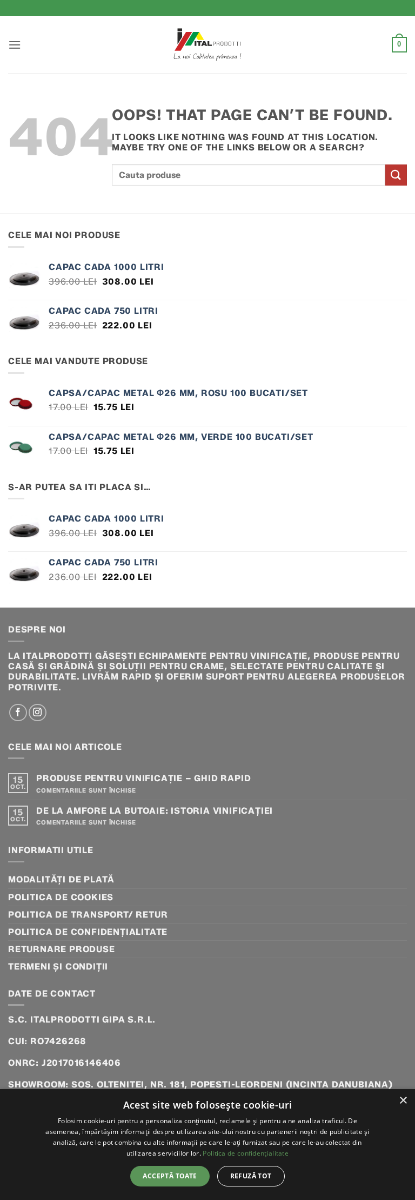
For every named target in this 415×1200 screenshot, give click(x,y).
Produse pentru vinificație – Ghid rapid (143, 778)
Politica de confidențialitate (88, 932)
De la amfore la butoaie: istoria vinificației (154, 811)
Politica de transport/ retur (88, 914)
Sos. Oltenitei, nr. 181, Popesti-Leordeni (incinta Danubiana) (232, 1084)
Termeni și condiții (58, 966)
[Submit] (396, 175)
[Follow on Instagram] (37, 713)
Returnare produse (61, 949)
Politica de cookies (60, 897)
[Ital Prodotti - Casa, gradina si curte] (207, 44)
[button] (15, 44)
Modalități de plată (61, 879)
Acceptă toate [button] (170, 1176)
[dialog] (207, 1144)
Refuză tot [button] (251, 1176)
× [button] (403, 1101)
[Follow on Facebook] (18, 713)
